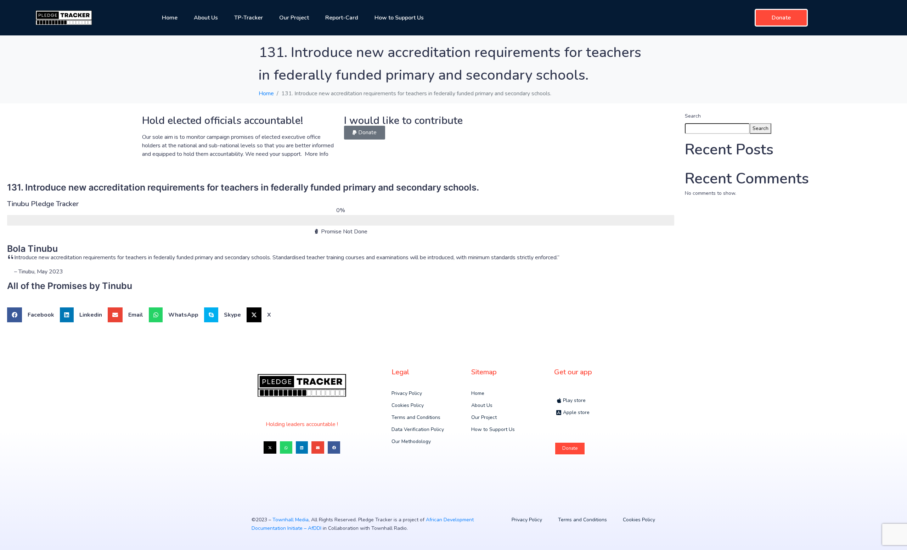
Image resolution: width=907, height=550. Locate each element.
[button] (364, 133)
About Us (206, 18)
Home (170, 18)
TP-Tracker (248, 18)
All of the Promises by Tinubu (69, 285)
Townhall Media (290, 519)
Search (693, 116)
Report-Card (341, 18)
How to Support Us (399, 18)
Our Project (294, 18)
